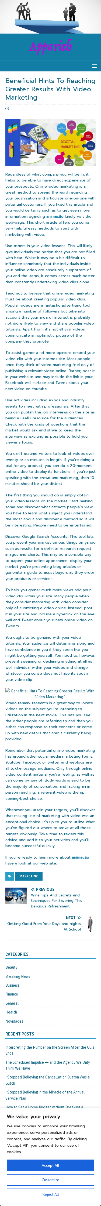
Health (11, 1012)
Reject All (50, 1194)
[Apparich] (50, 30)
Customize (50, 1180)
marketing (29, 876)
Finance (11, 994)
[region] (50, 1157)
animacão (55, 216)
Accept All (50, 1165)
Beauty (11, 967)
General (12, 1003)
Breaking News (17, 976)
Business (12, 985)
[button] (94, 66)
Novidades (14, 1021)
